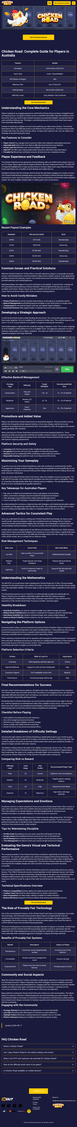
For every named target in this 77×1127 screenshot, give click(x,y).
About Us (55, 1097)
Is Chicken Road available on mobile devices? (22, 1071)
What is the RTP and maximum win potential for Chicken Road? (30, 1058)
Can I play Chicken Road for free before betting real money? (28, 1052)
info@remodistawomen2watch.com (63, 1101)
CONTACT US (38, 1091)
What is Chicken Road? (13, 1046)
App (49, 3)
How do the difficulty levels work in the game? (22, 1065)
